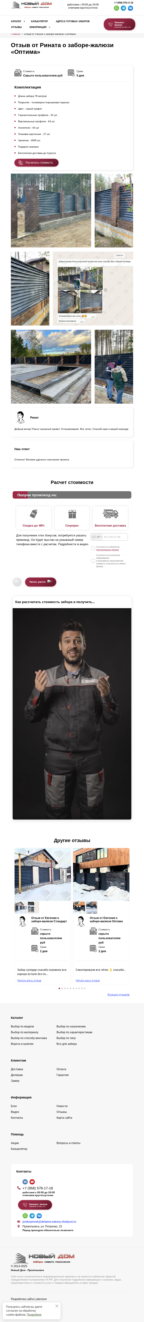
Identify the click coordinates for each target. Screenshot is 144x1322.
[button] (59, 988)
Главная (15, 34)
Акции (15, 1143)
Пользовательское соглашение (31, 1308)
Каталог (16, 21)
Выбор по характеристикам (74, 1032)
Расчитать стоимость (39, 162)
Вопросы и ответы (68, 1143)
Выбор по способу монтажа (29, 1038)
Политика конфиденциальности (31, 1303)
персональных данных (107, 550)
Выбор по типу (66, 1038)
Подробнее (34, 1314)
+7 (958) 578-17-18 (123, 3)
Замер (15, 1080)
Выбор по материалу (24, 1032)
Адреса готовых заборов (73, 21)
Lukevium (41, 1299)
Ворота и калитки (22, 1043)
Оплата (61, 1069)
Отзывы (16, 27)
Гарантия (63, 1074)
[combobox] (97, 536)
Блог (14, 1106)
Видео (15, 1111)
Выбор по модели (22, 1026)
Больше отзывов (119, 994)
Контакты (17, 1117)
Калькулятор (39, 21)
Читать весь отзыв (29, 980)
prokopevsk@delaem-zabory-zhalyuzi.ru (49, 1221)
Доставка (17, 1069)
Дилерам (17, 1074)
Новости (62, 1106)
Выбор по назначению (71, 1026)
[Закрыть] (57, 1306)
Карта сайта (64, 1117)
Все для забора (67, 1043)
